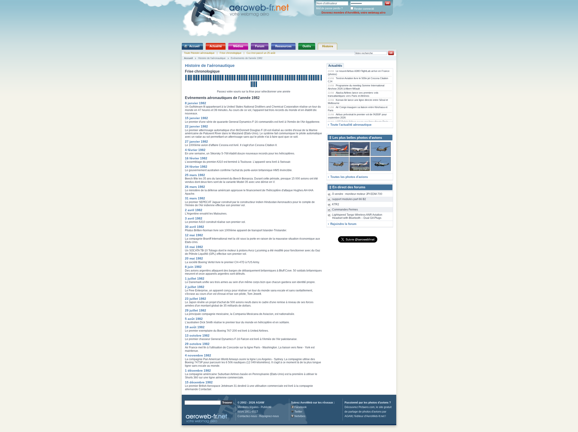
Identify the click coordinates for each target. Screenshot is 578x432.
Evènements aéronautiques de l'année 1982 (222, 98)
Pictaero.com (367, 407)
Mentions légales (248, 407)
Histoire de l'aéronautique (212, 58)
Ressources (283, 46)
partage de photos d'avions (365, 411)
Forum (259, 46)
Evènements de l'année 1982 (246, 58)
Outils (307, 46)
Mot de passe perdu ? (329, 8)
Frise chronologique (230, 53)
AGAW (260, 402)
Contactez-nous (247, 416)
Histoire (327, 46)
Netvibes (299, 416)
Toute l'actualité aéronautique (350, 124)
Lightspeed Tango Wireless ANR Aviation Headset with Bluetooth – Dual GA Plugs (357, 216)
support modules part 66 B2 (349, 199)
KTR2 (335, 204)
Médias (238, 46)
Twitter (298, 411)
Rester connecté (364, 8)
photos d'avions (378, 402)
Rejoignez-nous (269, 416)
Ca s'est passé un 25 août (261, 53)
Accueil (194, 46)
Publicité (266, 407)
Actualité (216, 46)
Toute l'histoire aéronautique (199, 53)
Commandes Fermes (345, 209)
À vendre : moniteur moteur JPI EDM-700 (357, 194)
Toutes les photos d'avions (349, 177)
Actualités (335, 65)
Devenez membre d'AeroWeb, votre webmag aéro (353, 12)
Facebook (300, 407)
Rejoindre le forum (343, 224)
